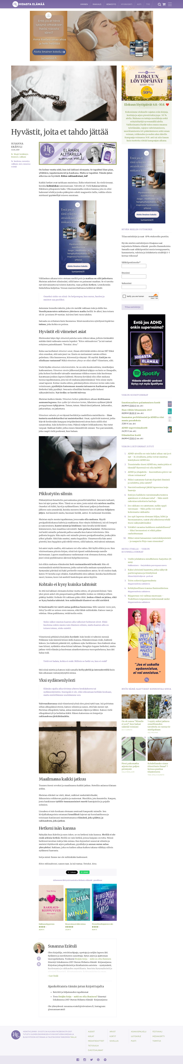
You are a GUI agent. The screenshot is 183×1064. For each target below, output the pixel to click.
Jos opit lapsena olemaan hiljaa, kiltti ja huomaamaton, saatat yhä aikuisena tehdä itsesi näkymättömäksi (149, 519)
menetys (26, 161)
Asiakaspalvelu (138, 1031)
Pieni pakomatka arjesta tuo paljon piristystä (130, 766)
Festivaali (157, 1031)
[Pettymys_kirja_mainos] (146, 645)
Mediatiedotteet (96, 1040)
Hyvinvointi (126, 4)
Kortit (113, 1036)
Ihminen (84, 4)
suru (20, 164)
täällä (73, 1037)
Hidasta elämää (43, 4)
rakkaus (14, 164)
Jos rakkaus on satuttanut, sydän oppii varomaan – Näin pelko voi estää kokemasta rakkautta (147, 508)
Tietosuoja (93, 1045)
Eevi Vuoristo (127, 730)
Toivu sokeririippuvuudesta (142, 580)
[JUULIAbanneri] (146, 351)
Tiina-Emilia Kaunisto (156, 775)
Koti (139, 4)
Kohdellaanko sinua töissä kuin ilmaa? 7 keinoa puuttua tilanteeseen (158, 767)
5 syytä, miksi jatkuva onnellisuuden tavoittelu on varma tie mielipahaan (159, 725)
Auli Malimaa (153, 732)
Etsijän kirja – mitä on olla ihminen (93, 959)
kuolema (17, 161)
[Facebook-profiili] (39, 959)
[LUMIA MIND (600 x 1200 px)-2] (77, 237)
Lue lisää (53, 976)
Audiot (91, 1031)
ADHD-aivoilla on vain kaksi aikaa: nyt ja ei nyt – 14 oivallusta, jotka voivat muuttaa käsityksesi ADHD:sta (149, 456)
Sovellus (114, 1040)
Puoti (133, 1040)
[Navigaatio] (170, 4)
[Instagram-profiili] (39, 964)
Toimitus (156, 1040)
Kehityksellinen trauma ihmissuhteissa (148, 588)
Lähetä (85, 872)
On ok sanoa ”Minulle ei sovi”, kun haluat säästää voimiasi (133, 724)
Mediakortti (158, 1036)
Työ (148, 4)
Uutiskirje (136, 1036)
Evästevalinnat (95, 1050)
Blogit (16, 154)
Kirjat (91, 1036)
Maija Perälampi (128, 772)
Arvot (113, 1031)
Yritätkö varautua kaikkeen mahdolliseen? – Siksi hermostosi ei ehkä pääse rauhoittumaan (149, 530)
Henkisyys (111, 4)
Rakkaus (97, 4)
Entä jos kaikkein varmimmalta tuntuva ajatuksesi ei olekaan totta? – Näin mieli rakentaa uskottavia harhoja (148, 498)
